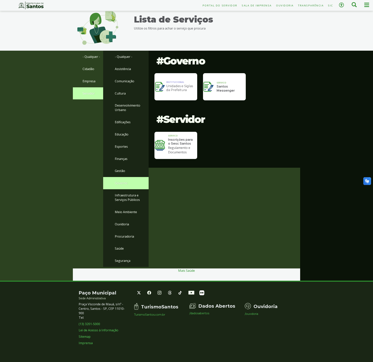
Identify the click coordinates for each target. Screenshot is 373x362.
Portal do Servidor (220, 5)
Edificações (123, 122)
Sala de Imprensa (257, 5)
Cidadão (88, 69)
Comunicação (124, 81)
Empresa (89, 81)
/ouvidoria (251, 314)
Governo (121, 183)
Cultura (120, 93)
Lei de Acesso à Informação (98, 330)
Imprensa (86, 343)
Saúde (119, 248)
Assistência (123, 69)
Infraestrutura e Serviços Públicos (127, 197)
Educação (121, 134)
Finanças (121, 159)
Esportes (121, 146)
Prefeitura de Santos (31, 5)
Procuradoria (124, 236)
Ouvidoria (285, 5)
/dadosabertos (199, 313)
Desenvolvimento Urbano (127, 107)
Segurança (122, 261)
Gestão (120, 171)
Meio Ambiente (126, 212)
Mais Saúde (186, 270)
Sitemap (85, 336)
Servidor (89, 93)
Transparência (311, 5)
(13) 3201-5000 (89, 324)
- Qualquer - (91, 57)
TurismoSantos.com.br (149, 314)
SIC (330, 5)
